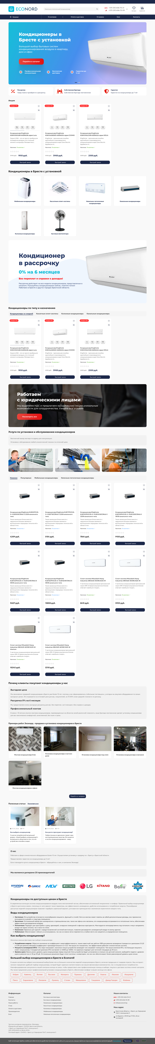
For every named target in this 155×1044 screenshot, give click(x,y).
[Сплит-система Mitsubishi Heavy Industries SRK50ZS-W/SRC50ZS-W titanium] (25, 629)
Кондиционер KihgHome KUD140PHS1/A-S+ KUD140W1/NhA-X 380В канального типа (23, 581)
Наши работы (13, 1003)
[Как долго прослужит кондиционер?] (60, 816)
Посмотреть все (33, 804)
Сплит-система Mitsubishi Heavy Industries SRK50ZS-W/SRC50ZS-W (93, 580)
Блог (118, 17)
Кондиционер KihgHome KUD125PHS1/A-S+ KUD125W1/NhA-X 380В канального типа (128, 514)
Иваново (115, 974)
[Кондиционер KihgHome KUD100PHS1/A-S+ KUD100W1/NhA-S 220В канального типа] (95, 496)
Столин (67, 980)
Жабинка (126, 980)
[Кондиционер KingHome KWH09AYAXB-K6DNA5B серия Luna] (25, 117)
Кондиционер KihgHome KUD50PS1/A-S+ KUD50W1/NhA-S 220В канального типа (24, 514)
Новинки (13, 478)
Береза (103, 974)
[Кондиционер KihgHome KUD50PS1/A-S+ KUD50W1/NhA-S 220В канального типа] (25, 496)
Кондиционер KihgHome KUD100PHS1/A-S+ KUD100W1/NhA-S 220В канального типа (93, 514)
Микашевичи (81, 980)
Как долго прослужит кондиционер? (59, 832)
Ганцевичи (96, 980)
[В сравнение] (38, 110)
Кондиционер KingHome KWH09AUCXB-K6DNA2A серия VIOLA (94, 134)
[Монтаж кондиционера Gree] (25, 738)
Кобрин (16, 974)
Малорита (65, 974)
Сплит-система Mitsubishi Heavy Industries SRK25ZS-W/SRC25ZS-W (57, 646)
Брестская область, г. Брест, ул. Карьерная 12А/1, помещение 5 (131, 1012)
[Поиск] (97, 9)
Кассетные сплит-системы (60, 201)
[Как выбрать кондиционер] (25, 816)
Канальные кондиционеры (130, 201)
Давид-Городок (111, 980)
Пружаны (78, 974)
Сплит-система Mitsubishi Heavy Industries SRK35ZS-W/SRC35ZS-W (127, 580)
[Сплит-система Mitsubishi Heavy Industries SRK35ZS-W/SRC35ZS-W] (130, 563)
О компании (52, 17)
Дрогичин (91, 974)
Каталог (47, 993)
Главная (11, 997)
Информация (14, 993)
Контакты (136, 17)
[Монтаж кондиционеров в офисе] (25, 773)
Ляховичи (42, 980)
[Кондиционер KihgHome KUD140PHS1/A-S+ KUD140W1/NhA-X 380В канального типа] (25, 563)
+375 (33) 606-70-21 (116, 8)
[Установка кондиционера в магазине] (130, 738)
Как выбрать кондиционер (20, 832)
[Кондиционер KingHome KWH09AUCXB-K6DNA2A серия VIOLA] (95, 117)
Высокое (51, 974)
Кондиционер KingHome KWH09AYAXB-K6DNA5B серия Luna (23, 134)
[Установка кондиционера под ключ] (95, 738)
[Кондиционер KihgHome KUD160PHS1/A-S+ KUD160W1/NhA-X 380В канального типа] (60, 563)
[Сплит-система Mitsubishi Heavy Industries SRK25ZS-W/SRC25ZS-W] (60, 629)
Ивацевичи (129, 974)
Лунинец (55, 980)
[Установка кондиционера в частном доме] (60, 738)
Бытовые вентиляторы (60, 234)
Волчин (40, 974)
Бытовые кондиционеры (52, 1000)
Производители (14, 1011)
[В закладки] (38, 106)
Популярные (26, 478)
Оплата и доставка (77, 17)
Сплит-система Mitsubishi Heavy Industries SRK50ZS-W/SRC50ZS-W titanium (23, 647)
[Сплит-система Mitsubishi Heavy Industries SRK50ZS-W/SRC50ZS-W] (95, 563)
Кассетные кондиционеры (53, 1006)
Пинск (15, 980)
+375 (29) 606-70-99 (117, 10)
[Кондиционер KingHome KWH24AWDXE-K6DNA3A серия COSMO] (60, 117)
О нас (10, 1006)
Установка (100, 17)
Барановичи (28, 980)
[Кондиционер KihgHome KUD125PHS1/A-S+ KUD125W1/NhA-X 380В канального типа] (130, 496)
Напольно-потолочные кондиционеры (77, 478)
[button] (12, 53)
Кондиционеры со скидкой (21, 314)
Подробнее (117, 1041)
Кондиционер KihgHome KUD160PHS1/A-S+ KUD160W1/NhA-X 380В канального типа (58, 581)
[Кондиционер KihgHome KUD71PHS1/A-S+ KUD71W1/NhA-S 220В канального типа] (60, 496)
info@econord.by (121, 1003)
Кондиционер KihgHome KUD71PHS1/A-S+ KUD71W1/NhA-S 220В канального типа (60, 514)
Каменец (27, 974)
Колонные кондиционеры (25, 234)
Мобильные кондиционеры (24, 201)
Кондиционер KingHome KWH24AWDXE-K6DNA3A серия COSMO (60, 134)
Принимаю (127, 1041)
